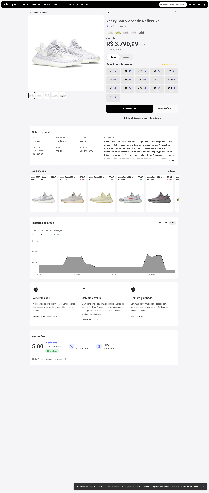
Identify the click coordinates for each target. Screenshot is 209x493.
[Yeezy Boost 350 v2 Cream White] (110, 32)
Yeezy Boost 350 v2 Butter (96, 178)
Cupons (63, 4)
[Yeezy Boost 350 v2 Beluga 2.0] (141, 32)
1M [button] (160, 223)
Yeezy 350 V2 (47, 12)
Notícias (84, 4)
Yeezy (36, 12)
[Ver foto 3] (47, 95)
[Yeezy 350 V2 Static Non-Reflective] (133, 32)
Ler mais (171, 160)
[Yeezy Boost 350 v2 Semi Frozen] (117, 32)
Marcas (26, 4)
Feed (56, 4)
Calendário (47, 4)
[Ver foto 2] (39, 95)
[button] (110, 26)
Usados (126, 57)
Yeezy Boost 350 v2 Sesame (67, 178)
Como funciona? (90, 320)
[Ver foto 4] (55, 95)
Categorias (35, 4)
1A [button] (166, 223)
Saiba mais (137, 316)
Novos (113, 57)
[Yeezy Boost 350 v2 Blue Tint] (125, 32)
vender (192, 4)
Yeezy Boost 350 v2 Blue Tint (125, 178)
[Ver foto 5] (62, 95)
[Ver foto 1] (31, 95)
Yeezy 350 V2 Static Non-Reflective (38, 178)
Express (74, 4)
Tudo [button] (172, 223)
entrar (201, 4)
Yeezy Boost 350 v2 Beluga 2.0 (154, 178)
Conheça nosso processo (45, 316)
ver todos (172, 170)
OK (203, 487)
